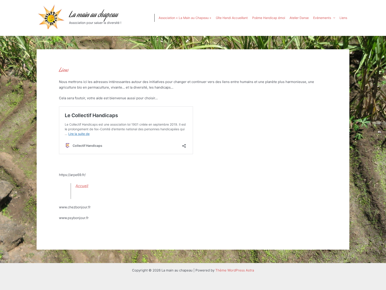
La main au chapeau (93, 15)
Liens (343, 18)
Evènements (322, 18)
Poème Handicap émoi (268, 18)
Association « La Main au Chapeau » (185, 18)
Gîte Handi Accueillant (232, 18)
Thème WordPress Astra (234, 270)
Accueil (82, 186)
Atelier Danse (299, 18)
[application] (333, 18)
